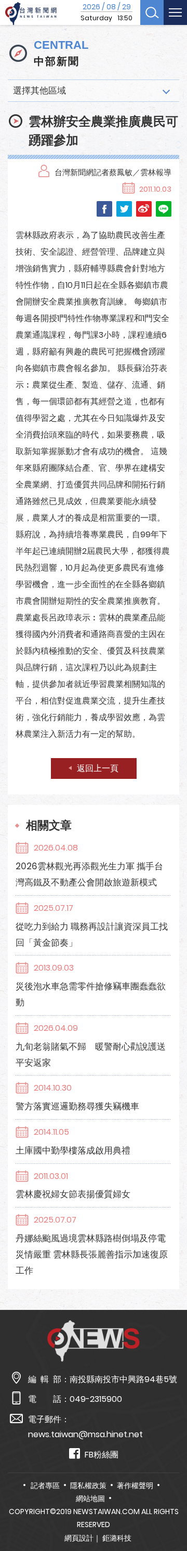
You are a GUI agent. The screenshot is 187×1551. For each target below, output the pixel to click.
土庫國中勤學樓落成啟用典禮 (73, 1150)
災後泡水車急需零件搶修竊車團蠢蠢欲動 (91, 994)
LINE (163, 209)
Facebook (104, 209)
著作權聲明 (135, 1485)
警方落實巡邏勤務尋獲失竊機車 (77, 1106)
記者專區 (45, 1485)
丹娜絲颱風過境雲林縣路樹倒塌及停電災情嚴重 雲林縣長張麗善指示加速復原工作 (92, 1254)
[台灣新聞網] (31, 13)
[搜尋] (152, 12)
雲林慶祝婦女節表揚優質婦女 (73, 1194)
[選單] (175, 12)
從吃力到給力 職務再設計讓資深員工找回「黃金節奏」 (92, 934)
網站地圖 (90, 1498)
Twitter (124, 209)
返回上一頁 (97, 768)
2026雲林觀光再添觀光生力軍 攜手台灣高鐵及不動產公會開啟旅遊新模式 (89, 874)
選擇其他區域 (39, 90)
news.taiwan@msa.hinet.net (85, 1434)
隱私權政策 (88, 1485)
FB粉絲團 (101, 1455)
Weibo (144, 209)
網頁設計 (79, 1538)
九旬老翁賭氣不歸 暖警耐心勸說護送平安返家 (91, 1054)
